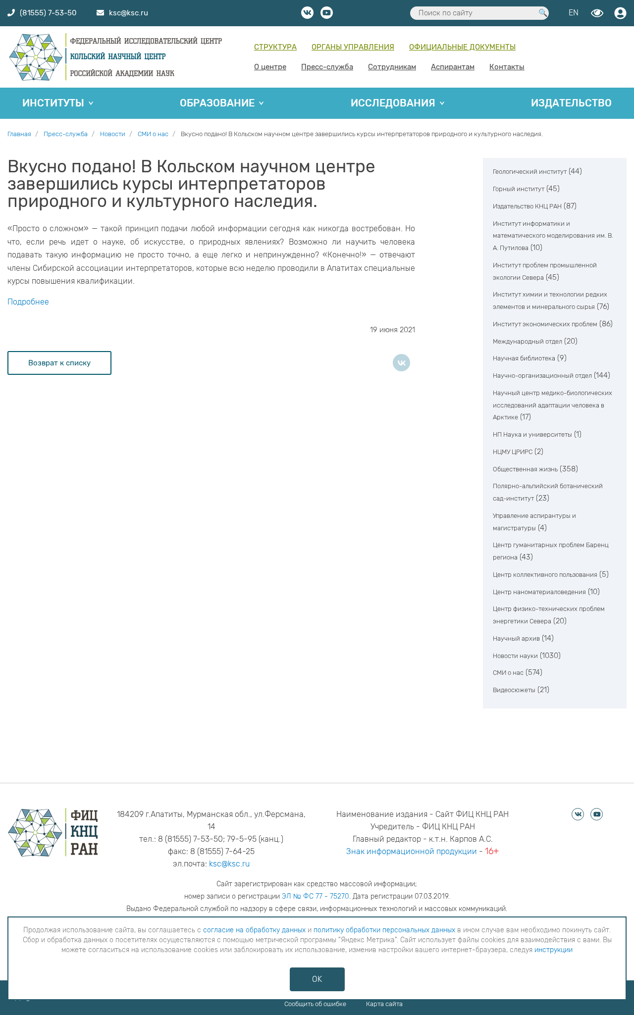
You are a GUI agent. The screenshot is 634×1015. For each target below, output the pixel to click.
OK (317, 979)
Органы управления (353, 47)
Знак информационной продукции (411, 851)
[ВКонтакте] (401, 362)
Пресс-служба (327, 66)
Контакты (507, 66)
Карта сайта (384, 1004)
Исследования (393, 103)
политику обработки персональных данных (384, 930)
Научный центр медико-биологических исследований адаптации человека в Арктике (552, 405)
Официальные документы (462, 47)
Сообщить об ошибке (315, 1004)
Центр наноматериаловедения (539, 592)
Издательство (571, 103)
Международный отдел (527, 341)
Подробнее (28, 301)
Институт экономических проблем (545, 324)
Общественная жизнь (525, 469)
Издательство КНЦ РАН (527, 206)
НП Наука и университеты (532, 434)
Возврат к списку (59, 362)
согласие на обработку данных (254, 930)
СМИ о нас (508, 672)
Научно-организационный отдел (542, 375)
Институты (53, 103)
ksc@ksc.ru (229, 863)
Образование (217, 103)
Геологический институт (530, 171)
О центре (270, 66)
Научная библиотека (524, 358)
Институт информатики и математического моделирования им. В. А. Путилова (553, 236)
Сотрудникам (392, 66)
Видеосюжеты (514, 690)
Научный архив (516, 638)
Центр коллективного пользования (545, 574)
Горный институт (518, 189)
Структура (275, 47)
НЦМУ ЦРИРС (512, 452)
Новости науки (515, 656)
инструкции (553, 950)
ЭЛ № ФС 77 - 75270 (315, 896)
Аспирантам (453, 66)
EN (574, 12)
